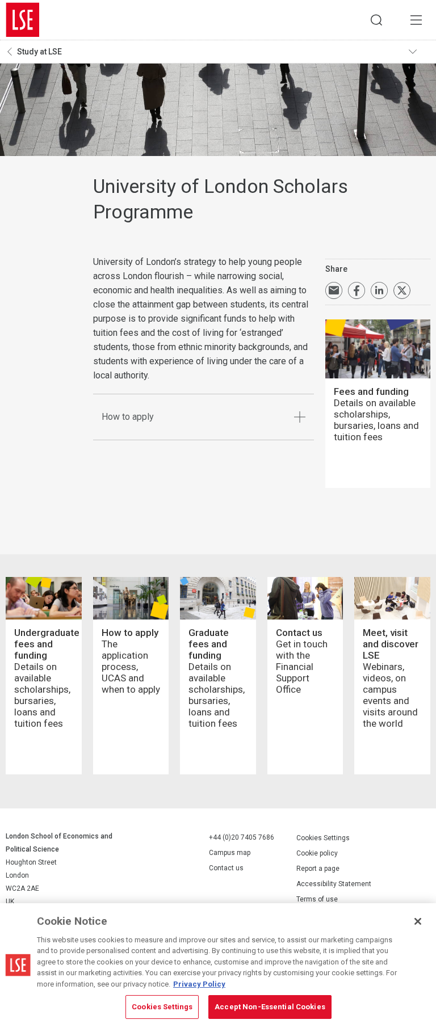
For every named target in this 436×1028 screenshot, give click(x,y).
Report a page (317, 869)
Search (376, 20)
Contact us (226, 868)
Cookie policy (317, 853)
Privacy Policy (199, 984)
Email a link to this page (333, 290)
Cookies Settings (323, 838)
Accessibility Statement (333, 884)
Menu (416, 20)
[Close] (417, 921)
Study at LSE (39, 51)
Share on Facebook (356, 290)
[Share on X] (401, 290)
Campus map (229, 853)
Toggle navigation (419, 51)
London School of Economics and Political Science (23, 20)
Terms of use (317, 899)
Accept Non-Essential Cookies (270, 1006)
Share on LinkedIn (379, 290)
